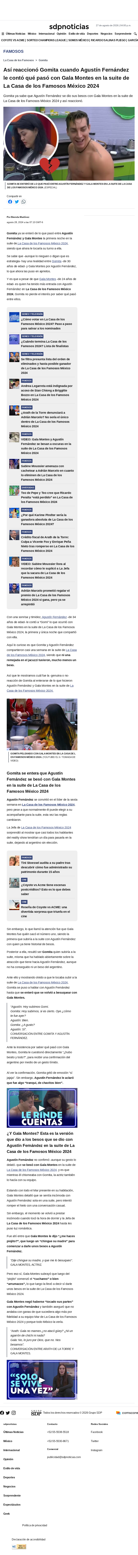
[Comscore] (127, 1412)
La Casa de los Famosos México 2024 (42, 243)
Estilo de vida (77, 33)
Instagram (96, 1450)
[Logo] (69, 27)
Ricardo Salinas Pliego (108, 40)
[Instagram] (14, 1413)
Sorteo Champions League (46, 40)
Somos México (78, 40)
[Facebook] (10, 201)
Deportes (92, 33)
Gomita (43, 60)
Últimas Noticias (15, 33)
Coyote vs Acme (12, 40)
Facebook (96, 1432)
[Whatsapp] (23, 201)
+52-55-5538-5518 (58, 1432)
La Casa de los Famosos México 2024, (32, 1170)
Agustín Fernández (54, 617)
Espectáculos (12, 1504)
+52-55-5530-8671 (58, 1441)
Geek (6, 1513)
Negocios (106, 33)
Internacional (46, 33)
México (32, 33)
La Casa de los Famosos (18, 60)
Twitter (95, 1441)
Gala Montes (47, 279)
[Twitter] (16, 201)
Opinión (61, 33)
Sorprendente (123, 33)
